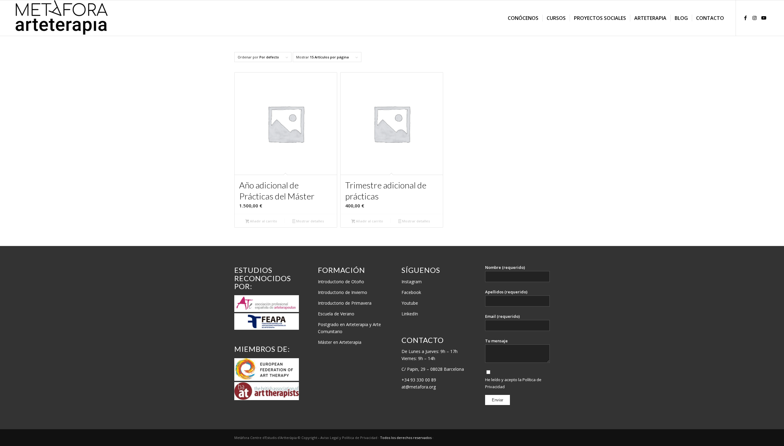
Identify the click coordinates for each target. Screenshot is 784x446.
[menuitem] (523, 18)
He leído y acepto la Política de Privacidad (513, 383)
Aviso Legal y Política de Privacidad (349, 437)
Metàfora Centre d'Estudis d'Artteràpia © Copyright (276, 437)
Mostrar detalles (309, 221)
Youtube (409, 303)
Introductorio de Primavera (344, 303)
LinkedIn (409, 314)
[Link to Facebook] (745, 17)
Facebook (411, 292)
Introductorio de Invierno (342, 292)
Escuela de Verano (336, 314)
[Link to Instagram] (754, 17)
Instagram (411, 281)
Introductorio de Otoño (341, 281)
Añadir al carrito (263, 221)
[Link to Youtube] (763, 17)
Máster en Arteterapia (339, 342)
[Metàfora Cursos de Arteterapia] (61, 18)
